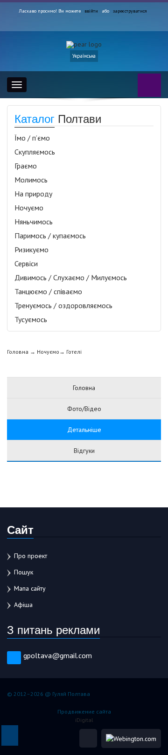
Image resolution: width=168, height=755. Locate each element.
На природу (33, 193)
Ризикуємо (31, 249)
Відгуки (84, 450)
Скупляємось (34, 151)
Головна (17, 351)
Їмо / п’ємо (32, 137)
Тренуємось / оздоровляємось (63, 305)
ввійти (91, 11)
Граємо (25, 165)
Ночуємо (28, 207)
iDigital (84, 719)
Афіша (23, 604)
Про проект (30, 556)
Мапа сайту (30, 588)
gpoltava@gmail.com (57, 655)
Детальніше (84, 429)
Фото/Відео (84, 408)
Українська (84, 56)
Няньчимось (33, 221)
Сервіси (26, 263)
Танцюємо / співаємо (48, 291)
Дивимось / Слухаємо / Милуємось (70, 277)
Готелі (74, 351)
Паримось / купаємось (50, 235)
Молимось (31, 179)
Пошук (23, 572)
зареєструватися (130, 11)
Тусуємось (30, 319)
